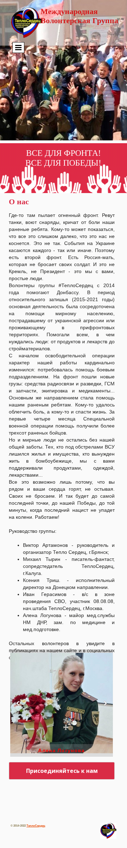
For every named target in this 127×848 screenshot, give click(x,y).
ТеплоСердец (35, 825)
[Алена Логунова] (61, 703)
